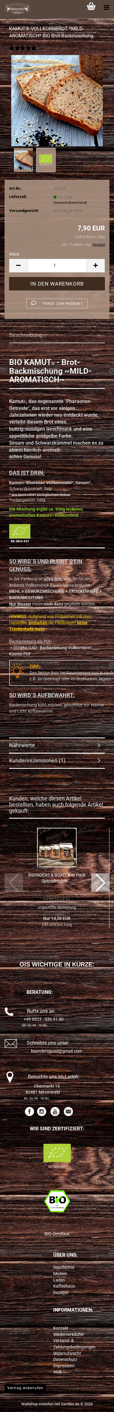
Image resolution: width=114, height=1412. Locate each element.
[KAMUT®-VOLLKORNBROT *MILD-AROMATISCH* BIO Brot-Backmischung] (57, 100)
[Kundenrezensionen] (22, 52)
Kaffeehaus (64, 1286)
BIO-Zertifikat (57, 1233)
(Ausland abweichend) (70, 203)
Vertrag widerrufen (25, 1388)
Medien (60, 1273)
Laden (59, 1280)
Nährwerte (22, 745)
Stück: (14, 254)
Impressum (63, 1365)
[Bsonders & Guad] (15, 9)
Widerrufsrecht (67, 1353)
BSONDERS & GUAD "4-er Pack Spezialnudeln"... (56, 878)
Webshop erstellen (37, 1404)
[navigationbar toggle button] (106, 7)
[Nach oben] (97, 1402)
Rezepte (60, 1292)
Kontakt (60, 1328)
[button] (18, 265)
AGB (57, 1371)
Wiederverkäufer (68, 1334)
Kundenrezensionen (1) (37, 760)
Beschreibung (25, 335)
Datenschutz (65, 1359)
